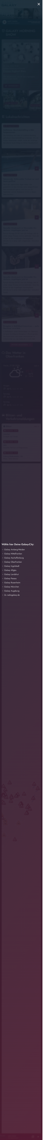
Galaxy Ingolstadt (11, 566)
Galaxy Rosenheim (12, 582)
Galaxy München (11, 586)
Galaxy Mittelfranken (13, 553)
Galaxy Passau (10, 578)
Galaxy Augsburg (11, 590)
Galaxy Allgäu (10, 570)
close (39, 4)
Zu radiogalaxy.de (12, 594)
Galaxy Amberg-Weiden (14, 549)
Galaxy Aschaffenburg (14, 557)
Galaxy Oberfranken (13, 561)
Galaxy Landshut (11, 574)
